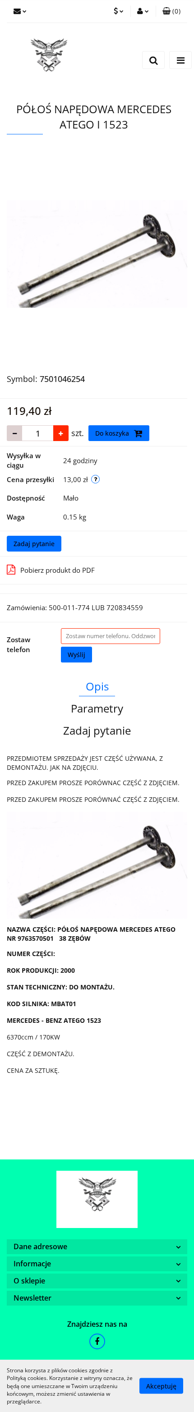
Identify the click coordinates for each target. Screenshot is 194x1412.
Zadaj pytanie (34, 543)
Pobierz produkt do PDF (57, 570)
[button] (171, 11)
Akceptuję (161, 1386)
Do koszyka (113, 433)
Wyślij (76, 654)
